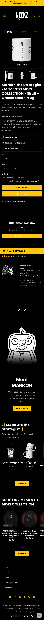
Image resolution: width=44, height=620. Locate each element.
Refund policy (23, 608)
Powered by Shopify (30, 606)
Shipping (5, 177)
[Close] (32, 616)
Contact (8, 588)
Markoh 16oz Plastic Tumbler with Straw (11, 463)
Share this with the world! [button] (14, 201)
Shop (7, 573)
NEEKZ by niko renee (16, 606)
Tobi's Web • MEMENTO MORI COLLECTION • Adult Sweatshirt (29, 532)
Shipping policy (30, 612)
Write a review (22, 236)
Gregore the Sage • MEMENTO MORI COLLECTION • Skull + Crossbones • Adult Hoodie (10, 533)
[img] (6, 256)
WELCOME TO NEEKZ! (20, 616)
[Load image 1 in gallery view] (11, 76)
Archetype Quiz (11, 583)
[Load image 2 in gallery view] (22, 76)
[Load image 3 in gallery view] (33, 76)
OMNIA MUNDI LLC (10, 608)
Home (7, 568)
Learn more (22, 408)
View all (22, 484)
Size (3, 154)
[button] (4, 15)
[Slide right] (41, 76)
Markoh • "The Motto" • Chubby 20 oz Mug (29, 463)
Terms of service (16, 612)
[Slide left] (2, 76)
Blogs (7, 578)
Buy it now (22, 194)
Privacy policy (35, 608)
